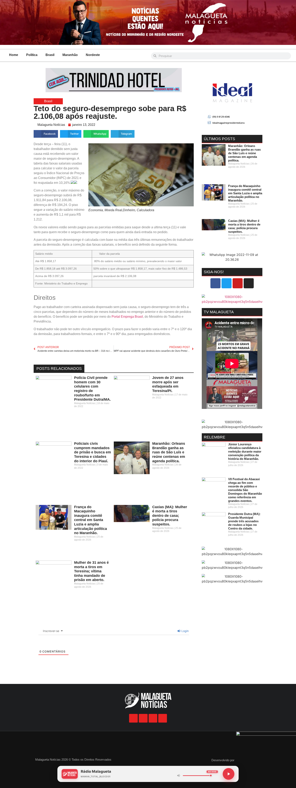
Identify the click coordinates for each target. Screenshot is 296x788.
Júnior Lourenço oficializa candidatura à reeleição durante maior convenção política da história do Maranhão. (244, 451)
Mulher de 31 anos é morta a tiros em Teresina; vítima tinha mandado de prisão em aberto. (91, 571)
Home (13, 55)
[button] (46, 134)
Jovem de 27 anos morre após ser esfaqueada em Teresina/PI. (167, 384)
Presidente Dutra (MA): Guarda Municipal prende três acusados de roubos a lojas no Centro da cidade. (244, 521)
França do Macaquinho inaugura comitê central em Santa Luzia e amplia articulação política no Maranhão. (90, 520)
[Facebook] (215, 283)
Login (185, 631)
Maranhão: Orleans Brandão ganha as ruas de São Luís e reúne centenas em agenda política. (168, 452)
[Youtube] (238, 283)
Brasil (50, 55)
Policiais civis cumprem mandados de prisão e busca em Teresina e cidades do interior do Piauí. (92, 452)
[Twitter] (226, 283)
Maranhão (70, 55)
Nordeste (93, 55)
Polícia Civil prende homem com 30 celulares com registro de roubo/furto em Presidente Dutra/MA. (92, 388)
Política (31, 55)
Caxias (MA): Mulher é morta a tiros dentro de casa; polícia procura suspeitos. (169, 515)
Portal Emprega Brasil (127, 316)
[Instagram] (249, 283)
